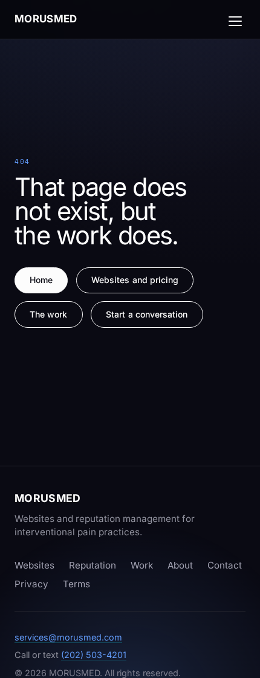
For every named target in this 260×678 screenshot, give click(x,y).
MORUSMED (46, 19)
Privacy (31, 584)
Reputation (92, 565)
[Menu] (235, 21)
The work (49, 314)
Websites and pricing (134, 280)
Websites (34, 565)
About (180, 565)
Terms (76, 584)
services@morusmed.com (68, 637)
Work (142, 565)
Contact (224, 565)
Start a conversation (146, 314)
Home (41, 280)
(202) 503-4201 (93, 655)
